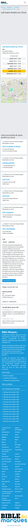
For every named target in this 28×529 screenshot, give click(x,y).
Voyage (17, 508)
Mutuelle (4, 486)
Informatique (19, 469)
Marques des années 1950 (11, 404)
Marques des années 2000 (11, 416)
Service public (19, 496)
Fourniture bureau (20, 464)
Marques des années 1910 (11, 394)
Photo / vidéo (19, 489)
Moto (3, 484)
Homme (17, 466)
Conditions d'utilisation (10, 378)
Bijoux (3, 442)
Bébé (16, 439)
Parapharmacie (6, 489)
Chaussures (5, 447)
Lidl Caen (6, 179)
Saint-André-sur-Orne (9, 9)
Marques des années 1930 (11, 399)
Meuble (17, 481)
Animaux (17, 432)
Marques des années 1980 (11, 411)
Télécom (17, 503)
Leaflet (16, 102)
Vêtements (18, 505)
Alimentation (5, 432)
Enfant (17, 459)
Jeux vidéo (18, 471)
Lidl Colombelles (8, 229)
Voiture (4, 508)
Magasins (9, 7)
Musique (17, 484)
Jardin (3, 471)
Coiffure (17, 447)
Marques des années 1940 (11, 402)
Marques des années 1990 (11, 414)
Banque (17, 437)
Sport (16, 498)
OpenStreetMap (23, 102)
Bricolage (17, 444)
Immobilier (5, 469)
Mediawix (10, 525)
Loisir (3, 479)
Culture (17, 454)
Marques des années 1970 (11, 409)
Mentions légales (8, 376)
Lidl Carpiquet (7, 212)
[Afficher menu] (25, 2)
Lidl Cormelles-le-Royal (11, 146)
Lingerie (17, 474)
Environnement (6, 461)
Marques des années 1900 (11, 392)
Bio (16, 442)
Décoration (5, 456)
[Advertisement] (14, 29)
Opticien (17, 486)
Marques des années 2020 (11, 421)
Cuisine (4, 454)
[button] (21, 83)
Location (17, 476)
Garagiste (5, 466)
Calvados (16, 7)
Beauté (4, 439)
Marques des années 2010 (11, 419)
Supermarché (6, 503)
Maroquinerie (6, 481)
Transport (5, 505)
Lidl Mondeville (8, 163)
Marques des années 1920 (11, 397)
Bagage (4, 437)
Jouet (3, 474)
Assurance (5, 434)
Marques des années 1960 (11, 407)
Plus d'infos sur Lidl (9, 280)
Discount (17, 456)
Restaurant (18, 491)
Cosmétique (18, 449)
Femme (4, 464)
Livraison (4, 476)
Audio (16, 434)
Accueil (3, 7)
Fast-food (18, 461)
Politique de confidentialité (11, 380)
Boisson (4, 444)
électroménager (6, 459)
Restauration (5, 496)
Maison (17, 479)
